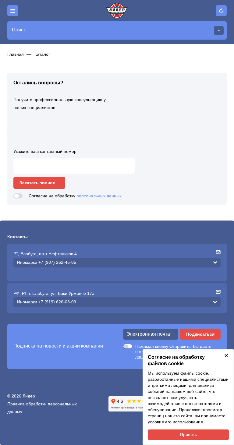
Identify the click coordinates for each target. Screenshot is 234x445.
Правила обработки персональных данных (42, 407)
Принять (188, 434)
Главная (15, 54)
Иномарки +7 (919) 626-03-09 (46, 301)
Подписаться (200, 334)
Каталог (42, 54)
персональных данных (99, 195)
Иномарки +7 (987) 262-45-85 (46, 262)
